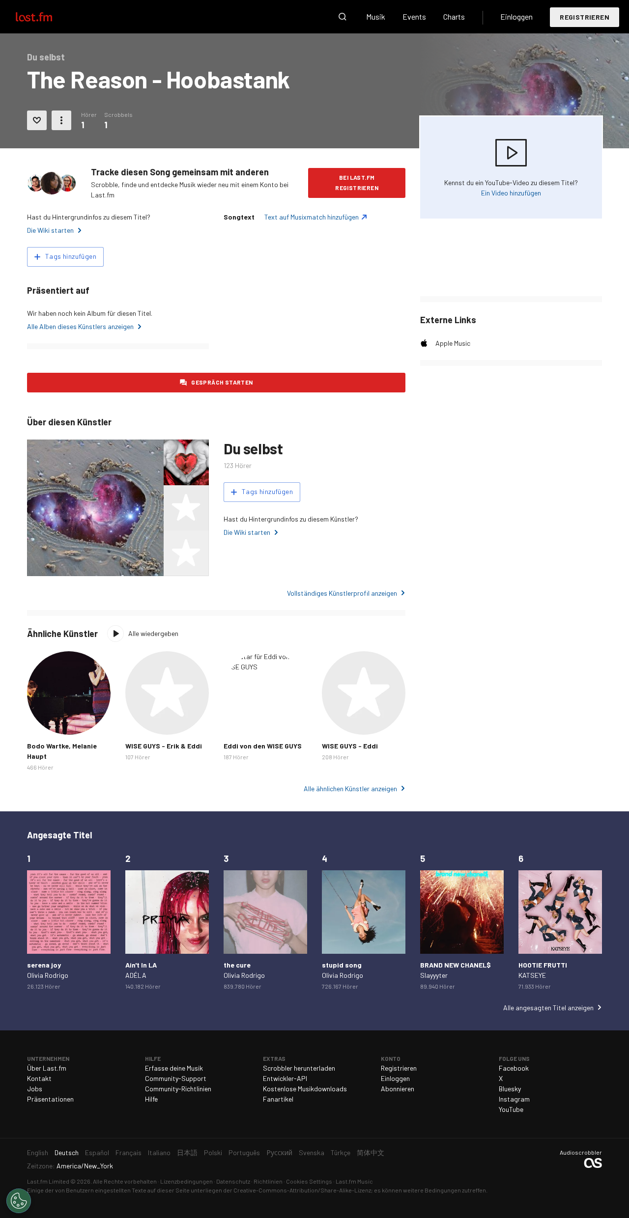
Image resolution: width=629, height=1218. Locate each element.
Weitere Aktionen (61, 120)
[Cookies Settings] (18, 1201)
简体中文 (370, 1152)
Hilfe (151, 1099)
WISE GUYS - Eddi (350, 746)
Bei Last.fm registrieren (356, 182)
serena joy (44, 965)
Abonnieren (397, 1088)
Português (244, 1152)
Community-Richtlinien (178, 1088)
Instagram (514, 1099)
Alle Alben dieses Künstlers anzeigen (80, 326)
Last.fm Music (354, 1181)
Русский (279, 1152)
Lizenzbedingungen (186, 1181)
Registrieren (584, 17)
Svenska (311, 1152)
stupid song (342, 965)
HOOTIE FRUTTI (542, 965)
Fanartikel (278, 1099)
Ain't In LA (141, 965)
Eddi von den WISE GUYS (263, 746)
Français (128, 1152)
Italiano (159, 1152)
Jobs (34, 1088)
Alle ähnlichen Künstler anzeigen (350, 788)
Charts (454, 16)
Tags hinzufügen (70, 256)
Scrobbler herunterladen (299, 1068)
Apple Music (452, 343)
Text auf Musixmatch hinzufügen (311, 217)
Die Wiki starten (50, 230)
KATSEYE (532, 975)
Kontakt (39, 1078)
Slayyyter (434, 975)
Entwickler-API (285, 1078)
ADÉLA (135, 975)
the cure (237, 965)
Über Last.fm (46, 1068)
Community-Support (175, 1078)
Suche (342, 17)
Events (414, 16)
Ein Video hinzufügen (511, 193)
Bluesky (510, 1088)
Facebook (514, 1068)
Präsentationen (50, 1099)
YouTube (511, 1109)
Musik (375, 16)
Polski (213, 1152)
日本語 (187, 1152)
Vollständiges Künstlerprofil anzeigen (342, 593)
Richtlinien (268, 1181)
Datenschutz (233, 1181)
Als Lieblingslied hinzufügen (37, 120)
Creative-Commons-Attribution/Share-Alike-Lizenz (302, 1190)
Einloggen (516, 16)
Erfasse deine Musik (174, 1068)
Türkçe (340, 1152)
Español (97, 1152)
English (37, 1152)
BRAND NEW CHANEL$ (455, 965)
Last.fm (45, 17)
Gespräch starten (222, 382)
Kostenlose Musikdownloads (305, 1088)
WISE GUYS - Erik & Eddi (163, 746)
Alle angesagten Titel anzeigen (548, 1007)
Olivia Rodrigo (47, 975)
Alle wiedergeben (153, 633)
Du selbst (253, 448)
